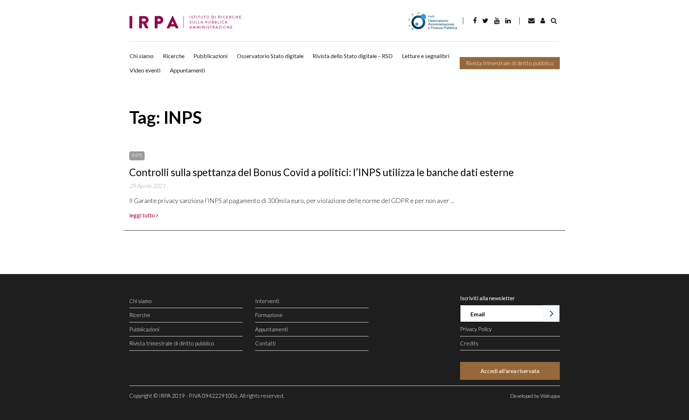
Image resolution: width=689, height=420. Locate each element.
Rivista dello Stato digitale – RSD (353, 55)
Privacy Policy (476, 329)
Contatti (265, 343)
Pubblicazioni (210, 55)
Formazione (269, 315)
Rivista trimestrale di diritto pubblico (510, 63)
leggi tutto (142, 215)
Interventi (267, 301)
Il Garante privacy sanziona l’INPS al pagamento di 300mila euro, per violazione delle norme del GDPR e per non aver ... (292, 200)
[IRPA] (187, 22)
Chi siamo (142, 55)
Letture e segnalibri (425, 55)
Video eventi (145, 70)
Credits (469, 343)
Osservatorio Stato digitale (270, 55)
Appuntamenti (187, 70)
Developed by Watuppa (535, 396)
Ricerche (173, 55)
